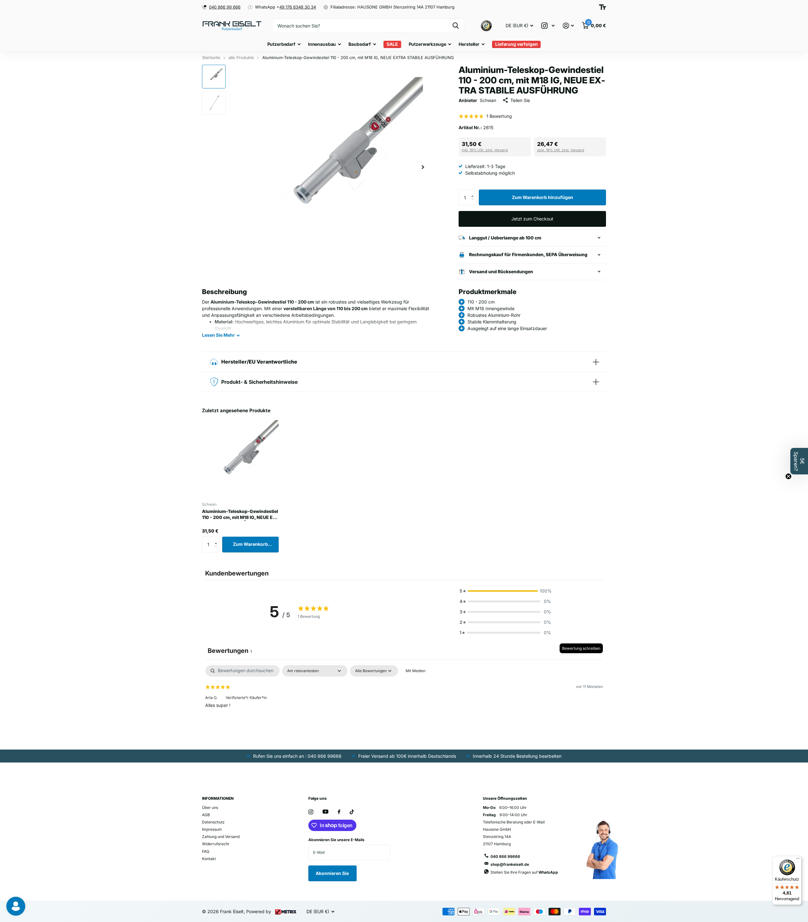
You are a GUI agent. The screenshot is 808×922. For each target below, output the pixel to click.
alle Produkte (241, 57)
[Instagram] (310, 812)
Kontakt (209, 858)
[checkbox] (416, 671)
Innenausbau (322, 44)
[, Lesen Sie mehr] (548, 26)
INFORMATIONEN (218, 798)
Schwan (488, 100)
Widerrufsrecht (215, 843)
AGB (206, 814)
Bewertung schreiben (581, 648)
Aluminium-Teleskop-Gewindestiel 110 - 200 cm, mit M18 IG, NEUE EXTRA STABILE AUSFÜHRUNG (240, 515)
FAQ (205, 851)
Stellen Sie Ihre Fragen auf (524, 872)
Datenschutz (213, 822)
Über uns (210, 807)
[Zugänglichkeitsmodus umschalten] (602, 7)
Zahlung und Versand (221, 836)
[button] (423, 167)
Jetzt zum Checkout (532, 218)
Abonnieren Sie (333, 873)
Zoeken (455, 26)
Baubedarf (359, 44)
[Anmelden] (568, 26)
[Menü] (798, 860)
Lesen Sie (218, 335)
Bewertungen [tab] (230, 650)
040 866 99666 (505, 856)
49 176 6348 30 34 (297, 6)
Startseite (211, 57)
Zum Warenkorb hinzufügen (542, 197)
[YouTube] (325, 812)
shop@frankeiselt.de (509, 864)
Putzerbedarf (281, 44)
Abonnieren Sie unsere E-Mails (336, 839)
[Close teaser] (788, 476)
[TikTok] (352, 812)
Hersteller (469, 44)
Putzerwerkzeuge (427, 44)
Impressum (212, 829)
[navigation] (214, 76)
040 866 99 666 (225, 6)
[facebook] (339, 812)
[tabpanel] (404, 705)
